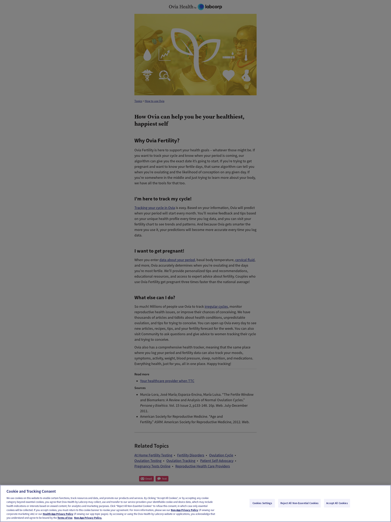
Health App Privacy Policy (58, 514)
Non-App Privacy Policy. (88, 518)
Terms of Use (64, 518)
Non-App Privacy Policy (184, 510)
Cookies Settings (262, 503)
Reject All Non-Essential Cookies (299, 503)
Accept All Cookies (337, 503)
